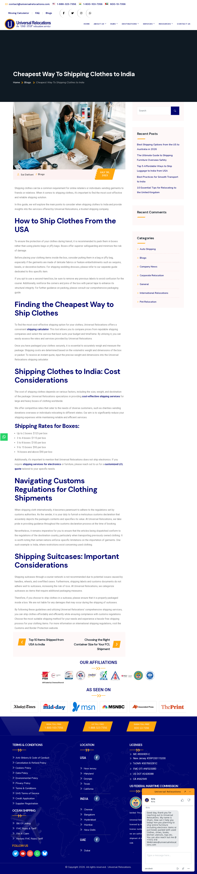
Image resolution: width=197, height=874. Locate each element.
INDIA (84, 799)
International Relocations (154, 293)
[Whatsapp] (37, 853)
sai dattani (27, 175)
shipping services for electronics (42, 464)
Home (87, 24)
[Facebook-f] (97, 757)
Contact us (183, 24)
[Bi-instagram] (30, 853)
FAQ (37, 13)
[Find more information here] (168, 830)
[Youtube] (23, 853)
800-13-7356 (118, 4)
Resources (165, 24)
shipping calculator (38, 329)
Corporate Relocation (152, 275)
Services (148, 24)
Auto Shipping (148, 249)
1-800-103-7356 (93, 4)
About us (99, 24)
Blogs (49, 13)
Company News (148, 266)
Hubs (113, 24)
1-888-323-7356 (66, 4)
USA (83, 758)
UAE (83, 840)
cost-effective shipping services (101, 396)
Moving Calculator (18, 13)
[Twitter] (15, 853)
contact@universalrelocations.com (29, 4)
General (144, 284)
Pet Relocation (148, 302)
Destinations (129, 24)
